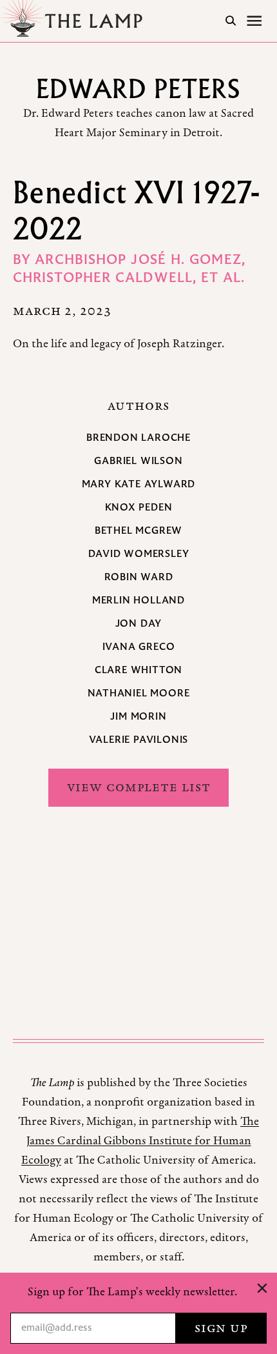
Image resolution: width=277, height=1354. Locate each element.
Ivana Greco (138, 647)
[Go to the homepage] (74, 21)
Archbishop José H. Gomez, (140, 261)
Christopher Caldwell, (107, 279)
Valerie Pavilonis (139, 740)
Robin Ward (138, 577)
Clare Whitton (138, 670)
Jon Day (138, 624)
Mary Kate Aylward (139, 485)
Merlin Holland (138, 601)
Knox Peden (139, 508)
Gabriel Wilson (138, 461)
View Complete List (139, 787)
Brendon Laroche (138, 438)
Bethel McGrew (138, 531)
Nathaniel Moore (139, 694)
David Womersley (138, 554)
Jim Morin (138, 717)
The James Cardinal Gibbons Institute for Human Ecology (140, 1141)
